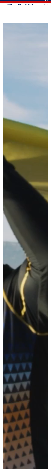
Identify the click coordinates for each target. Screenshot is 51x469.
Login (47, 0)
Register (45, 0)
